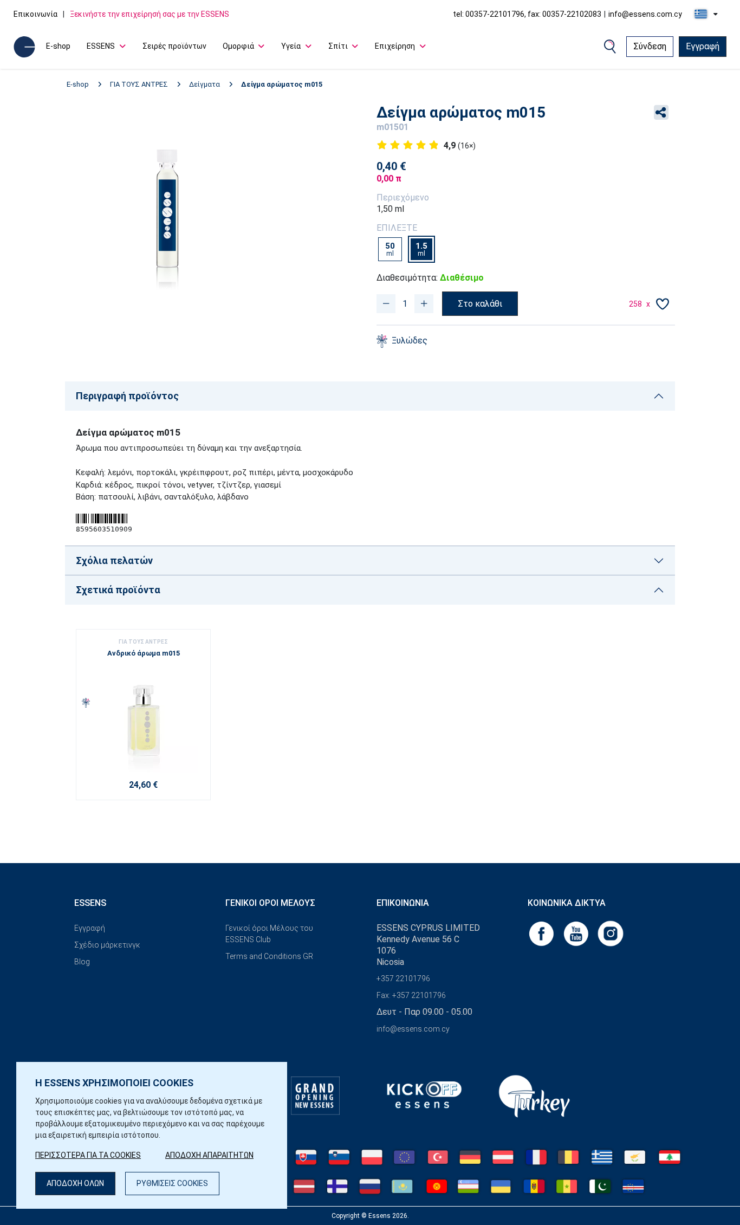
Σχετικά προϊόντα (118, 589)
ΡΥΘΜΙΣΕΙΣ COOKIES (172, 1183)
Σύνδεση (649, 46)
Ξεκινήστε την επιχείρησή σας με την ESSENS (149, 14)
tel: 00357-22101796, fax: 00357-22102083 (527, 14)
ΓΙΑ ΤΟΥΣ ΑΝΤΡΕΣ (139, 84)
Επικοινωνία (35, 14)
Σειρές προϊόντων (174, 46)
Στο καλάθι (480, 304)
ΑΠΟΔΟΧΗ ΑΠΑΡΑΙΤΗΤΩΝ (209, 1155)
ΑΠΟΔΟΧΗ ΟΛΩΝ (75, 1183)
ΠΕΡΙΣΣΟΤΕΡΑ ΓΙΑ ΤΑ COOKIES (88, 1155)
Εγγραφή (702, 46)
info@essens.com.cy (645, 14)
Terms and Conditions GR (269, 956)
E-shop (58, 46)
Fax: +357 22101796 (411, 995)
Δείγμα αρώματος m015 (281, 84)
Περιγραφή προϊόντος (127, 395)
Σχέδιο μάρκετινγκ (107, 945)
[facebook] (542, 933)
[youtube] (577, 933)
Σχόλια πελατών (114, 560)
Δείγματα (204, 84)
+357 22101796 (403, 978)
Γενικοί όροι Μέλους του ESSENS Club (269, 934)
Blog (82, 961)
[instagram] (610, 933)
